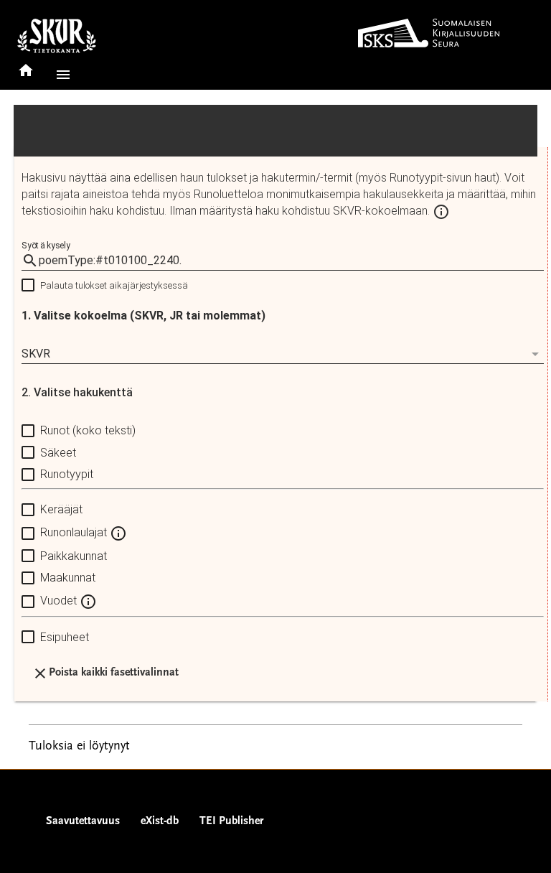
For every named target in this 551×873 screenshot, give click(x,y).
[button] (60, 74)
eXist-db (160, 821)
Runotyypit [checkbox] (66, 474)
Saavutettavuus (83, 821)
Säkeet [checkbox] (58, 452)
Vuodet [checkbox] (60, 600)
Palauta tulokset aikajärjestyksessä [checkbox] (114, 285)
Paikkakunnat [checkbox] (73, 556)
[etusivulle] (25, 65)
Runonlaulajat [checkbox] (75, 532)
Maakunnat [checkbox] (67, 577)
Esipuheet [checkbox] (64, 637)
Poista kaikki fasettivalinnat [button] (114, 672)
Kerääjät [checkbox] (61, 509)
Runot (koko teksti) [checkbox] (88, 430)
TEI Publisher (231, 821)
